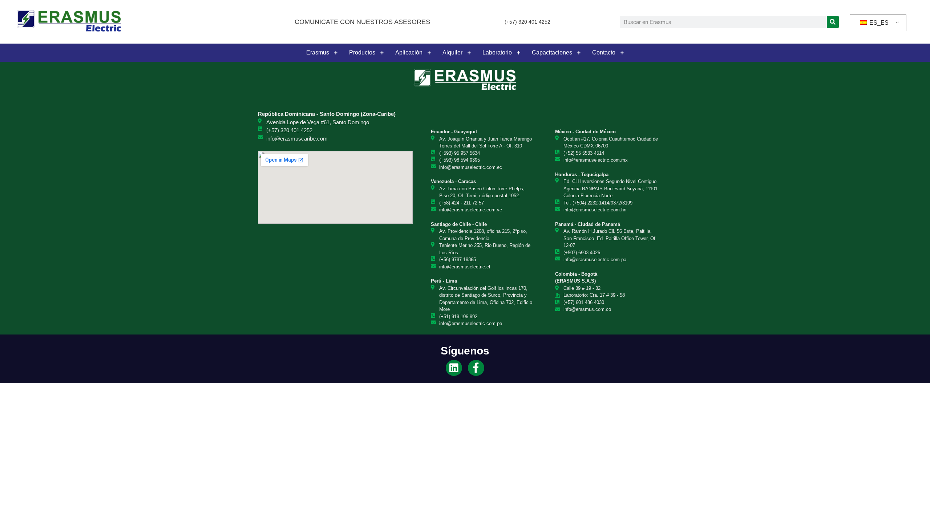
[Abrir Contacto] (622, 52)
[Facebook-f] (476, 368)
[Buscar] (833, 22)
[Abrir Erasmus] (335, 52)
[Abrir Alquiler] (469, 52)
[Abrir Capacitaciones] (579, 52)
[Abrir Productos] (382, 52)
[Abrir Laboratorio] (518, 52)
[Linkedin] (454, 368)
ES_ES (878, 23)
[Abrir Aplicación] (429, 52)
